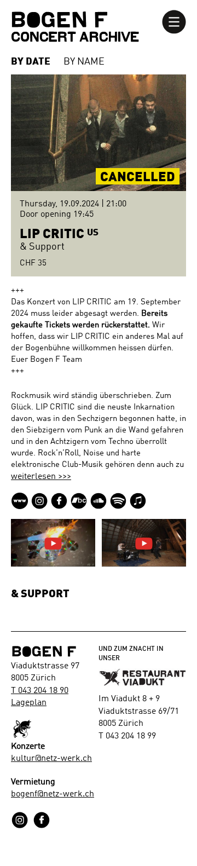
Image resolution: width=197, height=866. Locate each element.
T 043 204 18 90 (39, 690)
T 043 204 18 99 (127, 736)
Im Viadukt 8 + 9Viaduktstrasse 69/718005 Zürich (139, 711)
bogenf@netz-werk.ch (52, 794)
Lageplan (29, 702)
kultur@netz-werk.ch (51, 758)
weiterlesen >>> (41, 476)
